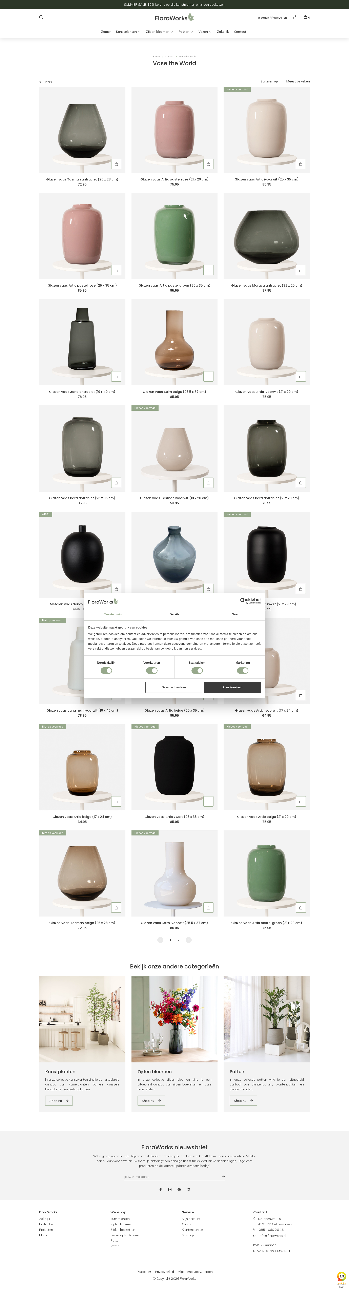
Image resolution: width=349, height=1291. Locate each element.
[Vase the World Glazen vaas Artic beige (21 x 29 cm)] (267, 767)
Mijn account (191, 1219)
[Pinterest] (179, 1190)
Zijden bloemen (157, 32)
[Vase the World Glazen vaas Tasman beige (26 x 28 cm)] (82, 873)
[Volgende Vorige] (189, 940)
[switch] (152, 670)
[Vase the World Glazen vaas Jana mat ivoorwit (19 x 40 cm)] (82, 661)
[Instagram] (169, 1190)
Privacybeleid (164, 1272)
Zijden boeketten (122, 1230)
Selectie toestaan (174, 687)
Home (156, 56)
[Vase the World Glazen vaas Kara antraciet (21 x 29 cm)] (267, 448)
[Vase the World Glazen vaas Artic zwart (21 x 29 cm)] (267, 555)
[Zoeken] (41, 17)
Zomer (106, 32)
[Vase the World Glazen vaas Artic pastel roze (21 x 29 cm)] (174, 130)
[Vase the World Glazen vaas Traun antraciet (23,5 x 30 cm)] (174, 555)
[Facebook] (160, 1190)
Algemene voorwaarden (195, 1272)
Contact (240, 32)
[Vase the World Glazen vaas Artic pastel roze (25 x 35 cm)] (82, 236)
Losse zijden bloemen (125, 1235)
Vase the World (188, 56)
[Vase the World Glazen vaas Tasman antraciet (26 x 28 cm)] (82, 130)
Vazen (203, 32)
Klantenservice (192, 1230)
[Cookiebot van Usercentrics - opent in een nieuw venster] (243, 601)
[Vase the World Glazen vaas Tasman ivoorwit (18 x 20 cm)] (174, 448)
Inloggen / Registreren (272, 17)
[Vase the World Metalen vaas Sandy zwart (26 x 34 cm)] (82, 555)
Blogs (43, 1235)
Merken (169, 56)
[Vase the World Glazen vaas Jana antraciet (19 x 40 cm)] (82, 342)
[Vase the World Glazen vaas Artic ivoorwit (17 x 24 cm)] (267, 661)
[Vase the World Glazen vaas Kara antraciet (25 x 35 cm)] (82, 448)
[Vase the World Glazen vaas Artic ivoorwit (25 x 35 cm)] (267, 130)
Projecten (46, 1230)
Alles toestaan (232, 687)
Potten (184, 32)
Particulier (46, 1224)
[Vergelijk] (295, 17)
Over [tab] (235, 614)
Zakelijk (223, 32)
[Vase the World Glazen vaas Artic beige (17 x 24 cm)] (82, 767)
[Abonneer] (221, 1176)
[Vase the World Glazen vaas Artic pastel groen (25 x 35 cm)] (174, 236)
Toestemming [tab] (113, 614)
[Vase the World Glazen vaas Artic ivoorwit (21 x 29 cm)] (267, 342)
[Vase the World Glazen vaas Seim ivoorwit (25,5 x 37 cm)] (174, 873)
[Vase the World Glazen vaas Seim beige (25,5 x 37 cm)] (174, 342)
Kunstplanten (126, 32)
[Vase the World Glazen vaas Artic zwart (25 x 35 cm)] (174, 767)
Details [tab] (175, 614)
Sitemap (188, 1235)
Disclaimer (144, 1272)
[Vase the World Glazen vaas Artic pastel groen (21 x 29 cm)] (267, 873)
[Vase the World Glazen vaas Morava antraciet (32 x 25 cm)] (267, 236)
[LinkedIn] (188, 1190)
